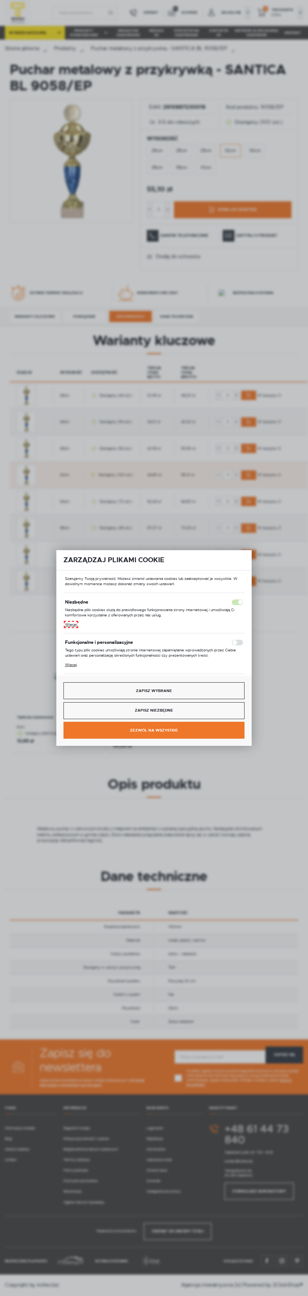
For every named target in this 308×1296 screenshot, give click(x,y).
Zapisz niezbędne (154, 710)
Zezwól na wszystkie (154, 730)
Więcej (71, 624)
